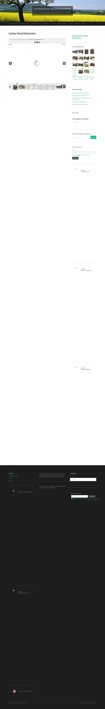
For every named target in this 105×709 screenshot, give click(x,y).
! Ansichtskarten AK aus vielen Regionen (19, 23)
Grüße (70, 23)
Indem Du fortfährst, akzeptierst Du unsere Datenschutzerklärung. (86, 498)
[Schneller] (39, 42)
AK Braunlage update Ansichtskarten (80, 104)
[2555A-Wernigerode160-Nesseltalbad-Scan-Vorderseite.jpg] (75, 53)
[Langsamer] (35, 42)
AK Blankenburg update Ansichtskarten (80, 95)
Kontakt (10, 480)
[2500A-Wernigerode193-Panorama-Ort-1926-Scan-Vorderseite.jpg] (80, 66)
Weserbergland (35, 23)
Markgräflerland (61, 23)
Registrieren (77, 38)
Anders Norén (88, 702)
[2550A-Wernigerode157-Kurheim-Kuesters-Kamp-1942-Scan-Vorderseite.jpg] (80, 60)
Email (73, 150)
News (83, 23)
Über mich (77, 23)
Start (10, 39)
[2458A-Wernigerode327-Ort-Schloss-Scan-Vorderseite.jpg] (86, 73)
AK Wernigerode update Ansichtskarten (80, 92)
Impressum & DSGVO (13, 476)
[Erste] (10, 87)
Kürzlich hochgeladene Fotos (20, 39)
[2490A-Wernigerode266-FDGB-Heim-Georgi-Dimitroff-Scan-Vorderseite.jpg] (75, 66)
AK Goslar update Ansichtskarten (79, 101)
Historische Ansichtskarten (52, 9)
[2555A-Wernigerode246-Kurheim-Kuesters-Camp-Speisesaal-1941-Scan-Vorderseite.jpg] (80, 53)
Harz (53, 23)
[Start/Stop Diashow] (37, 42)
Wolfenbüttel (45, 23)
